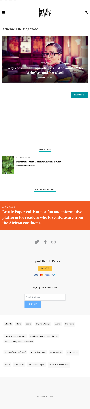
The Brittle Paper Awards (15, 336)
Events (58, 324)
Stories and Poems (23, 157)
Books (28, 324)
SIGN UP (33, 304)
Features (45, 63)
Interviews (69, 324)
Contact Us (19, 364)
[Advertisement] (45, 123)
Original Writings (43, 324)
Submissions (72, 352)
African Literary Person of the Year (19, 341)
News (18, 324)
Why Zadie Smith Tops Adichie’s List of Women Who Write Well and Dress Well (45, 70)
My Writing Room (38, 352)
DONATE (45, 268)
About (7, 364)
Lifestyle (8, 324)
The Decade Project (36, 364)
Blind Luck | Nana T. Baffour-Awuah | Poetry (38, 161)
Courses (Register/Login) (15, 352)
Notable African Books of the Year (44, 336)
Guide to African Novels (59, 364)
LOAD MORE (79, 95)
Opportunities (56, 352)
